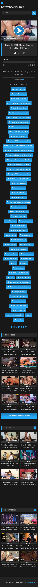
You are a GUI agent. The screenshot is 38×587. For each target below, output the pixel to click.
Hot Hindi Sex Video (19, 98)
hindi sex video (26, 235)
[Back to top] (31, 581)
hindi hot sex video (19, 192)
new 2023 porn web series (19, 272)
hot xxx (24, 263)
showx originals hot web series (19, 282)
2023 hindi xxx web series (19, 131)
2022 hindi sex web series (19, 113)
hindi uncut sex (11, 254)
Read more (18, 80)
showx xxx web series (15, 315)
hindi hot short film (19, 197)
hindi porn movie (26, 221)
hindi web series (11, 258)
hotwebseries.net (12, 7)
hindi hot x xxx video (19, 216)
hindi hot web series (19, 207)
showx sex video (19, 301)
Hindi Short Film (19, 89)
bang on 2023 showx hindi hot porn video (19, 145)
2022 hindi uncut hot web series (19, 117)
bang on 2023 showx (19, 136)
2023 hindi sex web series (19, 127)
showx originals (24, 277)
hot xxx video (19, 268)
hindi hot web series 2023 (19, 211)
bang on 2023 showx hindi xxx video (19, 155)
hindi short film (11, 244)
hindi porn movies (19, 225)
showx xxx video (19, 310)
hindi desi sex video (19, 183)
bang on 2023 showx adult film (19, 141)
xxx (29, 315)
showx (11, 277)
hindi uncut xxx (27, 254)
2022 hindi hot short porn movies (19, 103)
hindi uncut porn (27, 244)
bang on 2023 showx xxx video (19, 178)
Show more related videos (19, 416)
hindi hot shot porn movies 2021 (19, 202)
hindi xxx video (27, 258)
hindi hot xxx (11, 221)
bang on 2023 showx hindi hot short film (19, 150)
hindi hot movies (19, 188)
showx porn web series (19, 296)
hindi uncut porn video (19, 249)
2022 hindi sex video (19, 108)
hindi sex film (11, 235)
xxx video (19, 320)
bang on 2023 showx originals (19, 164)
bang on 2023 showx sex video (19, 174)
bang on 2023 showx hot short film (19, 160)
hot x (14, 263)
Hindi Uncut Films (19, 94)
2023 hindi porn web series (19, 122)
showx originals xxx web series (19, 287)
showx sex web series (19, 305)
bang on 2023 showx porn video (19, 169)
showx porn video (19, 291)
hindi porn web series (19, 230)
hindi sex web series (19, 240)
